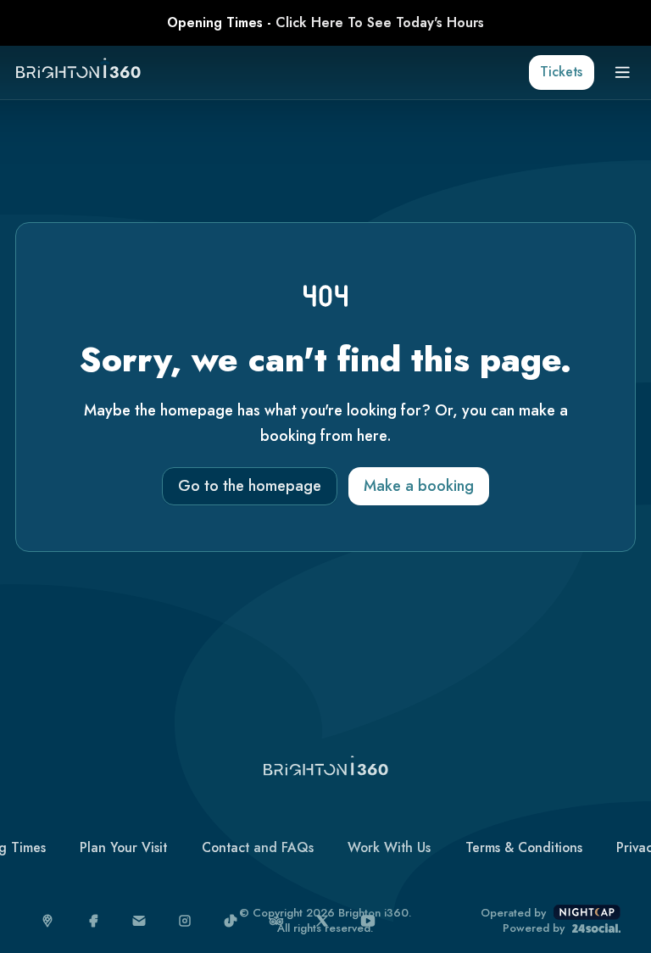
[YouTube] (368, 921)
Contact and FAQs (258, 847)
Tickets (561, 71)
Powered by (534, 928)
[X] (322, 921)
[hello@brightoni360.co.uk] (139, 921)
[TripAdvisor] (276, 921)
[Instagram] (185, 921)
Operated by (513, 913)
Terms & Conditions (523, 847)
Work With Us (389, 847)
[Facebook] (93, 921)
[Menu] (622, 72)
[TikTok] (231, 921)
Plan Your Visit (123, 847)
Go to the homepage (249, 486)
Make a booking (419, 486)
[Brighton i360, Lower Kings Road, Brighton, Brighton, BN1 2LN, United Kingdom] (48, 921)
